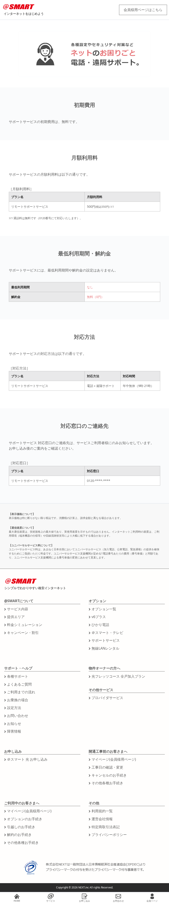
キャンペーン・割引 (23, 632)
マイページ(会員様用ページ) (114, 759)
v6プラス (99, 616)
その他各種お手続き (107, 782)
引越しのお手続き (21, 826)
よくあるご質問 (19, 684)
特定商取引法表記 (106, 826)
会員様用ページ (143, 9)
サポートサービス (106, 640)
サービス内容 (17, 609)
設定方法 (14, 707)
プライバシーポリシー (109, 834)
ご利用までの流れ (21, 692)
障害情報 (14, 731)
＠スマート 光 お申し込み (27, 759)
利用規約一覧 (102, 811)
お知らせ (14, 723)
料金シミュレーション (24, 624)
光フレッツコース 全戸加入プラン (118, 676)
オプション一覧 (104, 609)
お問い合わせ (17, 715)
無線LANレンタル (105, 648)
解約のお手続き (19, 834)
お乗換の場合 (17, 700)
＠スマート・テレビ (107, 632)
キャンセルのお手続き (109, 775)
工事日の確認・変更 (107, 767)
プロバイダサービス (107, 697)
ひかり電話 (100, 624)
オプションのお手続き (24, 818)
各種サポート (17, 676)
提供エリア (16, 616)
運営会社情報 (102, 818)
